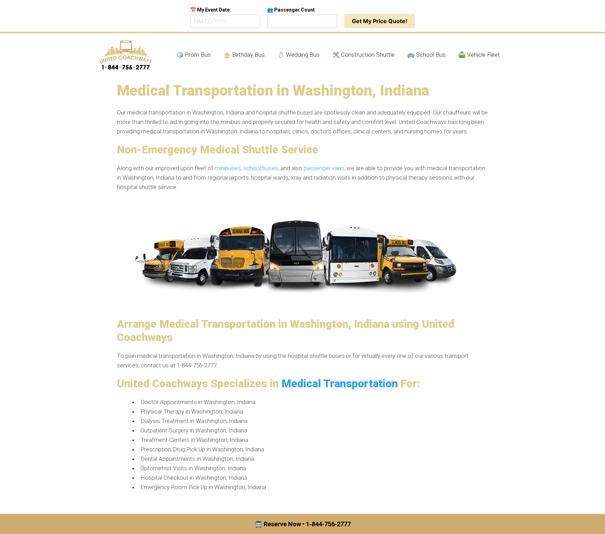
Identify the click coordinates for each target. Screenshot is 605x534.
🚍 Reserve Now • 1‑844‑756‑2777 (303, 524)
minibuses (228, 168)
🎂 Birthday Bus (244, 54)
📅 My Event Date (210, 10)
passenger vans (324, 168)
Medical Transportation (339, 383)
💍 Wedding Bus (298, 54)
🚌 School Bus (426, 54)
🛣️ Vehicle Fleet (479, 54)
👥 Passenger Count (291, 10)
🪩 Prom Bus (193, 54)
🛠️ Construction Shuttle (363, 54)
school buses (260, 168)
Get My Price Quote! (379, 21)
